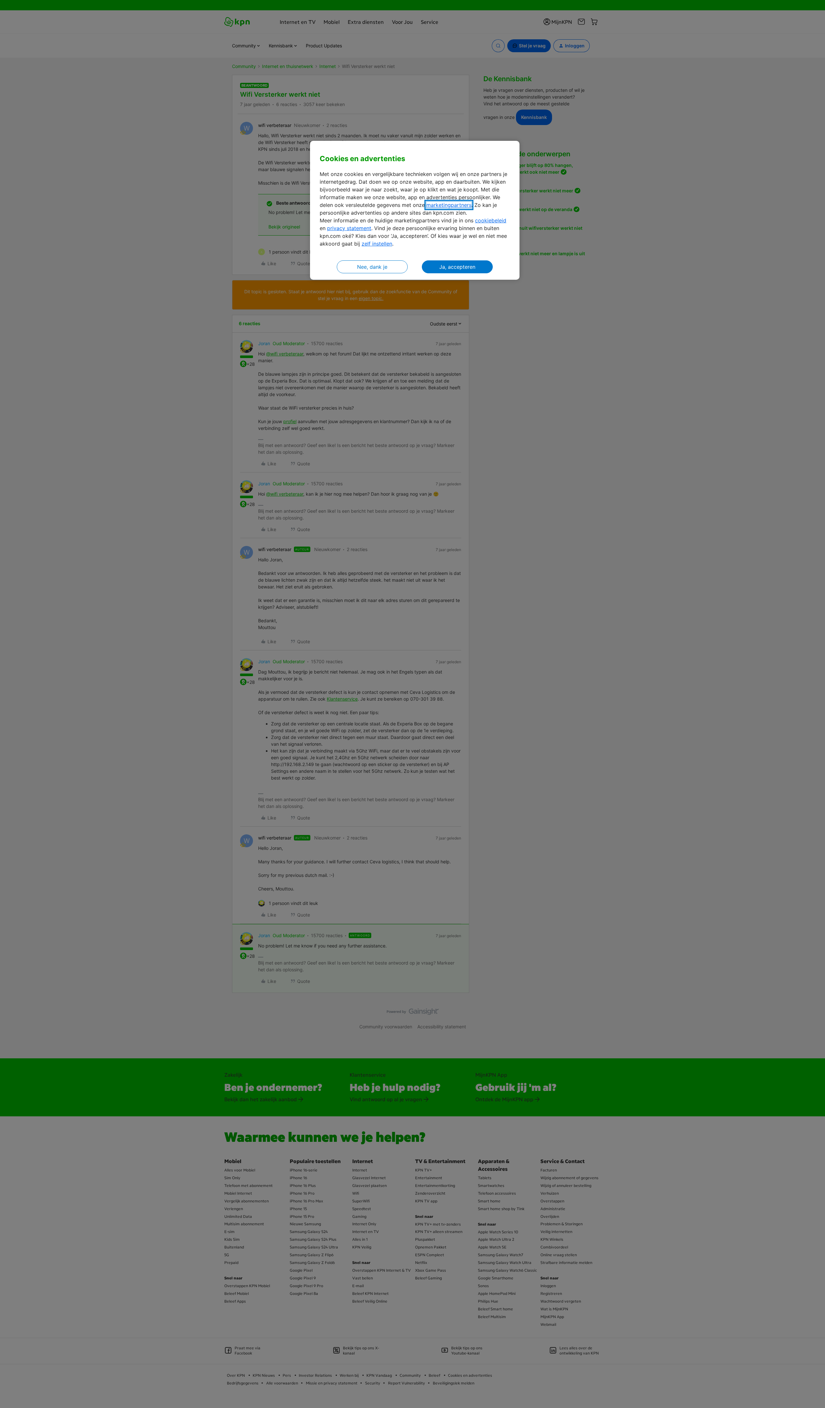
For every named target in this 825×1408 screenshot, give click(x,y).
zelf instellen (377, 243)
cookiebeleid (490, 220)
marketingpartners (448, 205)
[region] (414, 210)
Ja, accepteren (457, 267)
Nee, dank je (372, 267)
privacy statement (349, 228)
